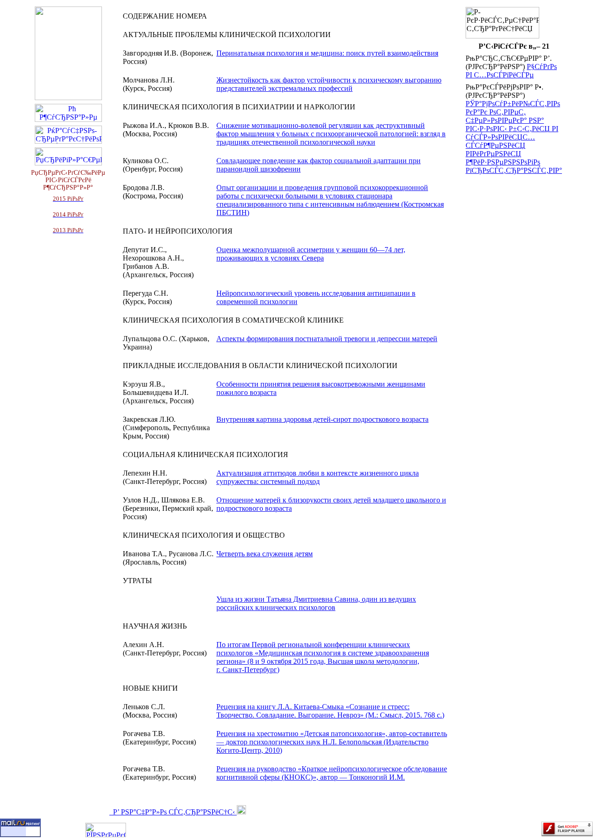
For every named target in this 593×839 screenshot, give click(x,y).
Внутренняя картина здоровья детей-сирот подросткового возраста (322, 419)
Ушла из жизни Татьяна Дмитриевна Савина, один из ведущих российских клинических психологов (316, 603)
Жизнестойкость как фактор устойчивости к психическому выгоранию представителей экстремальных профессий (329, 84)
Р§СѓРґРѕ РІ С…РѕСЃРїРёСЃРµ (511, 71)
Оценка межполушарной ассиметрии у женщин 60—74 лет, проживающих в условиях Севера (310, 254)
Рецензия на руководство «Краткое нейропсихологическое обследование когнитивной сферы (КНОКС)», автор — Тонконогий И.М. (331, 773)
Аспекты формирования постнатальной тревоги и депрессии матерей (326, 339)
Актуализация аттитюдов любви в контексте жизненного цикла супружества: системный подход (317, 477)
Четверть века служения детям (264, 554)
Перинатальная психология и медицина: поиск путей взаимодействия (327, 53)
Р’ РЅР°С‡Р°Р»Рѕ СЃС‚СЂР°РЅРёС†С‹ (173, 812)
